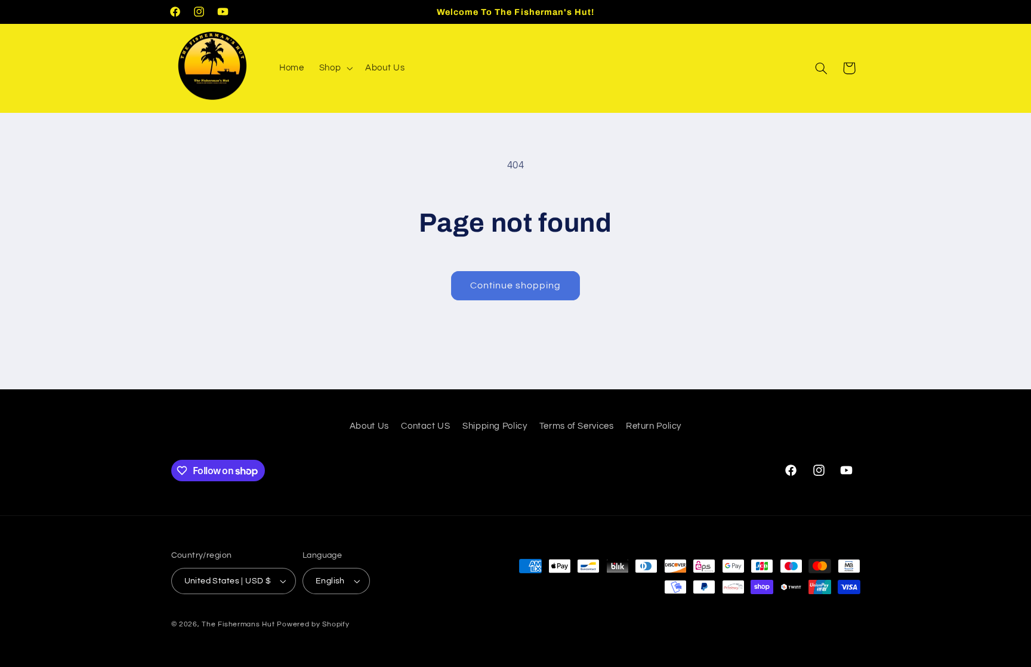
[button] (334, 68)
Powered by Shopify (313, 624)
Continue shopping (515, 285)
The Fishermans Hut (238, 624)
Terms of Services (576, 426)
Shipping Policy (494, 426)
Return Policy (653, 426)
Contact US (425, 426)
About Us (369, 426)
